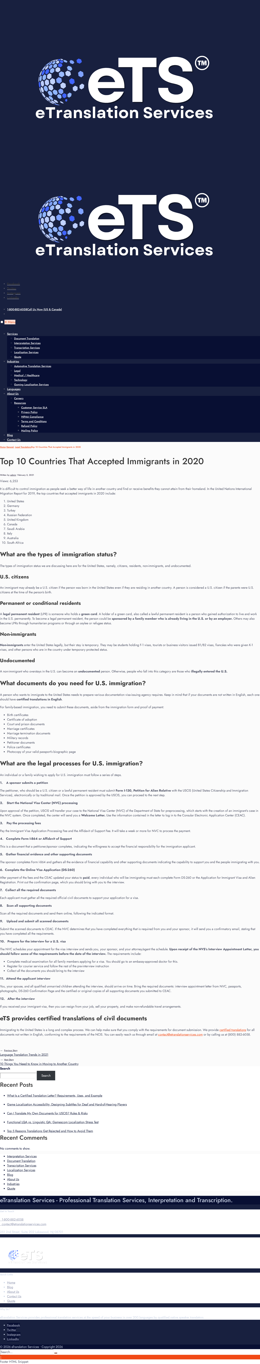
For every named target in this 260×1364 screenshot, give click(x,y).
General (10, 447)
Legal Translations (23, 447)
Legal (17, 371)
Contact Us (14, 440)
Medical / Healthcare (26, 375)
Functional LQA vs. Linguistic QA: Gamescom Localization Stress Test (53, 1122)
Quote (17, 357)
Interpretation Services (27, 343)
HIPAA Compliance (32, 417)
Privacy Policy (29, 412)
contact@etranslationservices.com (180, 1034)
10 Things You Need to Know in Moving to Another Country (39, 1062)
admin (13, 475)
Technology (20, 380)
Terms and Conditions (34, 421)
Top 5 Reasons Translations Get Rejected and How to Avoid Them (50, 1131)
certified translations (232, 1030)
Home (3, 447)
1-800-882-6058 (34, 309)
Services (12, 334)
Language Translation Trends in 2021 (24, 1053)
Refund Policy (29, 426)
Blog (10, 435)
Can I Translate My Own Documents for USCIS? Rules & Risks (47, 1113)
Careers (18, 398)
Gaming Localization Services (31, 385)
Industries (13, 361)
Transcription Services (27, 348)
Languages (14, 389)
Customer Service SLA (34, 408)
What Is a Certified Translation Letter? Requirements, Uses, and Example (54, 1095)
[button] (2, 322)
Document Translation (26, 338)
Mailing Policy (29, 431)
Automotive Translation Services (32, 366)
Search (5, 1068)
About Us (13, 394)
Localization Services (26, 352)
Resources (20, 403)
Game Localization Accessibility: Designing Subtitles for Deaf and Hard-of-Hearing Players (67, 1104)
